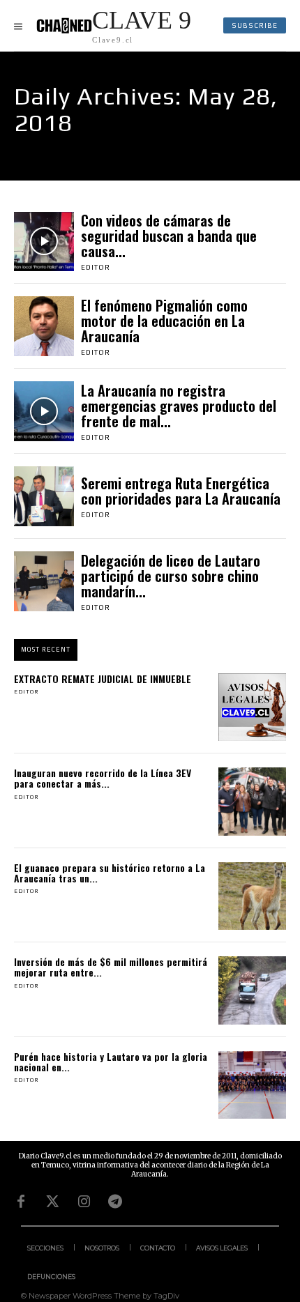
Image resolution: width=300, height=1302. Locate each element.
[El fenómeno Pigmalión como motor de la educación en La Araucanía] (44, 326)
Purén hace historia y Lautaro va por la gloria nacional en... (110, 1061)
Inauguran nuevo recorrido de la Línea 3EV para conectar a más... (102, 777)
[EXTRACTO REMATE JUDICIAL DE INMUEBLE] (252, 707)
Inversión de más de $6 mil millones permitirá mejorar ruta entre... (110, 966)
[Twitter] (52, 1202)
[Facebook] (21, 1202)
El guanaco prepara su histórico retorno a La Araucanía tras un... (109, 872)
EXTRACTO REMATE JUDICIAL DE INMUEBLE (102, 678)
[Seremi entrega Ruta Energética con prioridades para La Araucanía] (44, 496)
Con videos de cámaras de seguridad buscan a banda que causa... (169, 235)
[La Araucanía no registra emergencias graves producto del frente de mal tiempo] (44, 411)
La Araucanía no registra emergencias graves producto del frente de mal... (178, 405)
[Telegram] (115, 1202)
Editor (95, 267)
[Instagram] (84, 1202)
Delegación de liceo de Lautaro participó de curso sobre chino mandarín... (170, 576)
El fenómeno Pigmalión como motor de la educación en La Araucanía (164, 320)
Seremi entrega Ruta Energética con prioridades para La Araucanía (180, 491)
